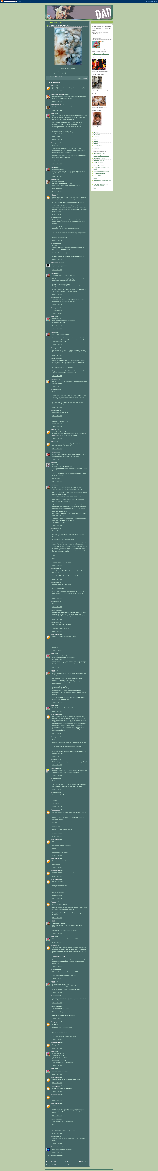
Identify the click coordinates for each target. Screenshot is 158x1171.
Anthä (54, 452)
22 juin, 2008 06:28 (57, 918)
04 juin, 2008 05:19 (57, 139)
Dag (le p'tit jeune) (98, 162)
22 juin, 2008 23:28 (57, 942)
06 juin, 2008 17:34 (57, 191)
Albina (54, 379)
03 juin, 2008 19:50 (57, 101)
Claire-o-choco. (56, 262)
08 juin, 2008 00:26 (57, 259)
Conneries (96, 148)
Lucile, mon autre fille (99, 173)
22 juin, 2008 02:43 (57, 867)
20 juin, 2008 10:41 (57, 702)
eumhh (54, 429)
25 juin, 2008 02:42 (57, 1039)
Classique (84, 78)
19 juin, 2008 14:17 (57, 525)
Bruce (54, 195)
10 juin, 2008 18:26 (57, 376)
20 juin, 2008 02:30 (57, 598)
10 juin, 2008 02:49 (57, 313)
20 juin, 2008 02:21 (57, 565)
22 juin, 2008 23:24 (57, 933)
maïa (53, 85)
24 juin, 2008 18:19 (57, 992)
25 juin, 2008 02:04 (57, 1018)
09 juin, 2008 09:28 (57, 294)
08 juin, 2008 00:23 (57, 240)
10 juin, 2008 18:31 (57, 386)
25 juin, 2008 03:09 (57, 1048)
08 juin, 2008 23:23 (57, 270)
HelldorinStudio (56, 104)
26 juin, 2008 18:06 (57, 1116)
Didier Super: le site (99, 165)
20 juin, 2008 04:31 (57, 631)
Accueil (67, 1161)
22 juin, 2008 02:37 (57, 836)
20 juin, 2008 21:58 (57, 733)
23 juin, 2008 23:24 (57, 978)
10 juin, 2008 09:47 (57, 344)
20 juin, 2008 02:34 (57, 619)
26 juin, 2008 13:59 (57, 1074)
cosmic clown (56, 1146)
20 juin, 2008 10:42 (57, 711)
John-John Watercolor (58, 94)
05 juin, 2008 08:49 (57, 176)
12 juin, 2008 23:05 (57, 416)
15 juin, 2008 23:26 (57, 438)
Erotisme (96, 141)
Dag (53, 462)
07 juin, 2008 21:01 (57, 214)
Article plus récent (51, 1161)
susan (54, 902)
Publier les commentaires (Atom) (62, 1164)
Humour (96, 143)
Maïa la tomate (97, 175)
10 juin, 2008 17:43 (57, 355)
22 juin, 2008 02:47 (57, 898)
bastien (54, 179)
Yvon (95, 188)
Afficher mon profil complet (101, 54)
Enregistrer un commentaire (55, 1155)
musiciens (96, 136)
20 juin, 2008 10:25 (57, 667)
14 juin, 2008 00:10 (57, 426)
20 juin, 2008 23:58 (57, 765)
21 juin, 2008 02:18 (57, 775)
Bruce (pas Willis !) (99, 160)
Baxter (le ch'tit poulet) (99, 158)
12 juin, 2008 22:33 (57, 407)
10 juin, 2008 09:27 (57, 329)
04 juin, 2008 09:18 (57, 164)
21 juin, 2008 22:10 (57, 806)
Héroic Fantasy (98, 145)
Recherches (97, 134)
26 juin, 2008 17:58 (57, 1091)
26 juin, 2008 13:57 (57, 1065)
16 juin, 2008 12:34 (57, 449)
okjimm (54, 768)
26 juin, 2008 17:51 (57, 1083)
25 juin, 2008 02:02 (57, 1003)
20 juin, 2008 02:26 (57, 579)
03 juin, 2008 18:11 (57, 91)
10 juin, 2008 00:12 (57, 304)
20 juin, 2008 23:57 (57, 756)
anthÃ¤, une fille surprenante (101, 156)
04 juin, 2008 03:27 (57, 110)
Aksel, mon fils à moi (99, 153)
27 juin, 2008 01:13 (57, 1133)
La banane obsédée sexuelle (101, 171)
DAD (53, 113)
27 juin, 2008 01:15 (57, 1143)
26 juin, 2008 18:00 (57, 1100)
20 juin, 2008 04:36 (57, 650)
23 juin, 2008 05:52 (57, 966)
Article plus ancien (83, 1161)
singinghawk (56, 634)
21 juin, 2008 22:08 (57, 789)
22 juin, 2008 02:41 (57, 855)
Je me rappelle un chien (58, 956)
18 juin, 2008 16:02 (57, 459)
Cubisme (96, 139)
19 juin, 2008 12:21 (57, 482)
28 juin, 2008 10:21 (57, 1152)
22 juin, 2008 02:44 (57, 876)
